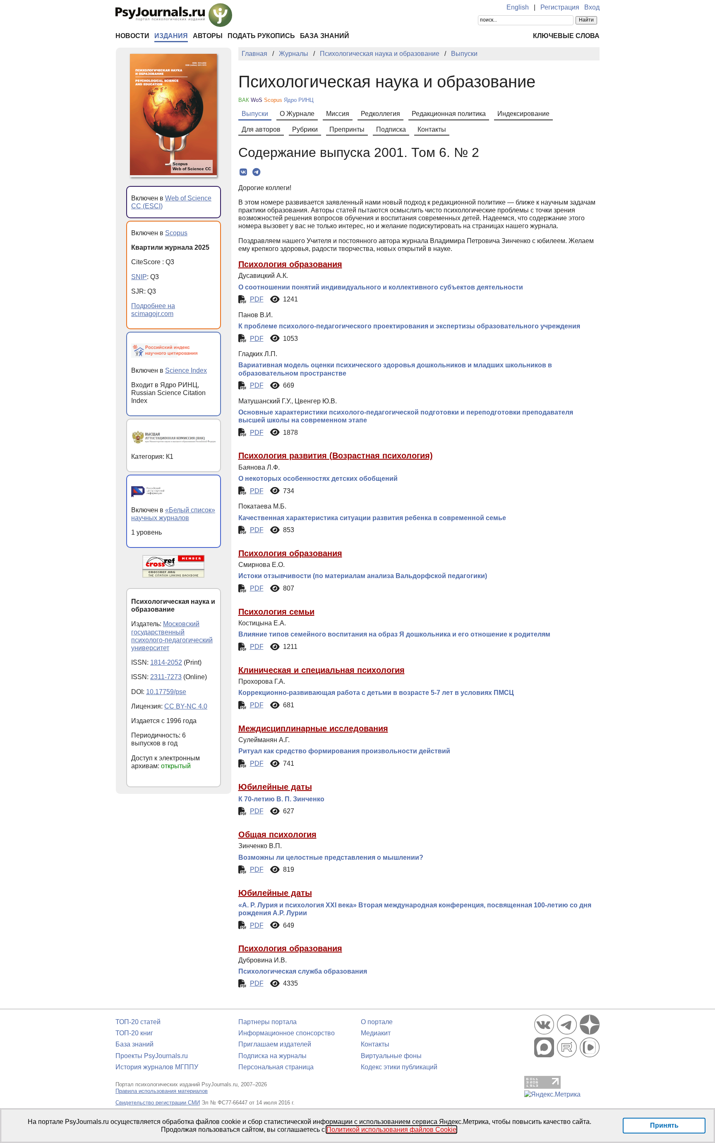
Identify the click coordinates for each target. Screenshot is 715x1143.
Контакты (431, 129)
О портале (377, 1021)
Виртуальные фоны (391, 1055)
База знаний (324, 35)
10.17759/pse (166, 691)
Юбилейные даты (275, 786)
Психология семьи (276, 611)
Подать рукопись (261, 35)
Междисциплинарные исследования (313, 728)
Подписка (391, 129)
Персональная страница (276, 1067)
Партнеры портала (267, 1021)
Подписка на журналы (272, 1055)
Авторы (208, 35)
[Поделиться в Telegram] (256, 172)
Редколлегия (380, 113)
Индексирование (523, 113)
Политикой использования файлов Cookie (391, 1129)
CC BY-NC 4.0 (185, 706)
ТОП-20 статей (138, 1021)
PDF (257, 299)
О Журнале (297, 113)
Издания (171, 35)
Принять (664, 1125)
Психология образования (290, 264)
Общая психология (277, 834)
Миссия (337, 113)
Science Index (186, 370)
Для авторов (261, 129)
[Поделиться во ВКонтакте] (243, 172)
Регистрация (559, 7)
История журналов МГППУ (156, 1067)
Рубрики (305, 129)
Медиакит (376, 1033)
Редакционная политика (449, 113)
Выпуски (255, 113)
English (517, 7)
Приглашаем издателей (274, 1044)
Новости (132, 35)
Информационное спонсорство (286, 1033)
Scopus (176, 232)
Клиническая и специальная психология (321, 670)
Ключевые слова (566, 35)
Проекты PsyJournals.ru (151, 1055)
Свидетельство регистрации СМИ (157, 1103)
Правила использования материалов (161, 1091)
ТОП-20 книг (134, 1033)
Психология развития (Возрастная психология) (335, 455)
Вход (592, 7)
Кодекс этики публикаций (399, 1067)
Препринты (347, 129)
